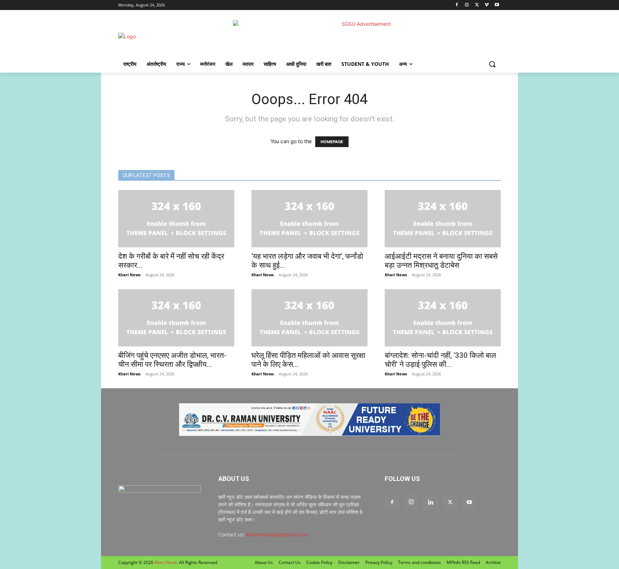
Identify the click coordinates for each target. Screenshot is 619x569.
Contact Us (290, 562)
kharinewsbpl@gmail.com (277, 534)
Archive (493, 562)
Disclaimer (349, 562)
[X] (477, 5)
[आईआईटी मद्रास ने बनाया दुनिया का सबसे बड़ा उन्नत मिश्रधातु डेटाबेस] (443, 218)
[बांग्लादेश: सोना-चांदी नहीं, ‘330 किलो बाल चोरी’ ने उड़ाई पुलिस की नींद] (443, 317)
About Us (264, 562)
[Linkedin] (430, 502)
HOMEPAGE (332, 141)
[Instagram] (467, 5)
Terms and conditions (419, 562)
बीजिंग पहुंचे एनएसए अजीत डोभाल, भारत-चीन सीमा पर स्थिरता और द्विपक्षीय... (172, 360)
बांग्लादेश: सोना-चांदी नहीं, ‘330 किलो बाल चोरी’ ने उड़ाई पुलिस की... (440, 360)
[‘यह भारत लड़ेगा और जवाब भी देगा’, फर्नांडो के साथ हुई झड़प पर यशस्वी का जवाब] (309, 218)
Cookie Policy (319, 562)
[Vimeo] (487, 5)
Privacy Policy (378, 562)
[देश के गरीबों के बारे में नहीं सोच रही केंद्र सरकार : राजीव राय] (176, 218)
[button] (492, 64)
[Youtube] (497, 5)
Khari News (129, 274)
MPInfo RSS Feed (463, 562)
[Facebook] (457, 5)
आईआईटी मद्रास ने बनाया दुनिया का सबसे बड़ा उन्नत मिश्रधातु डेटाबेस (441, 260)
